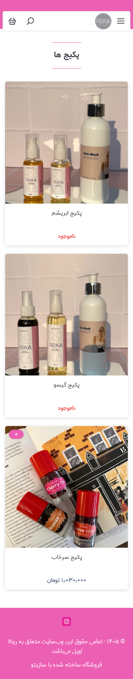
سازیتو (39, 665)
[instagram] (66, 621)
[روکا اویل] (103, 21)
